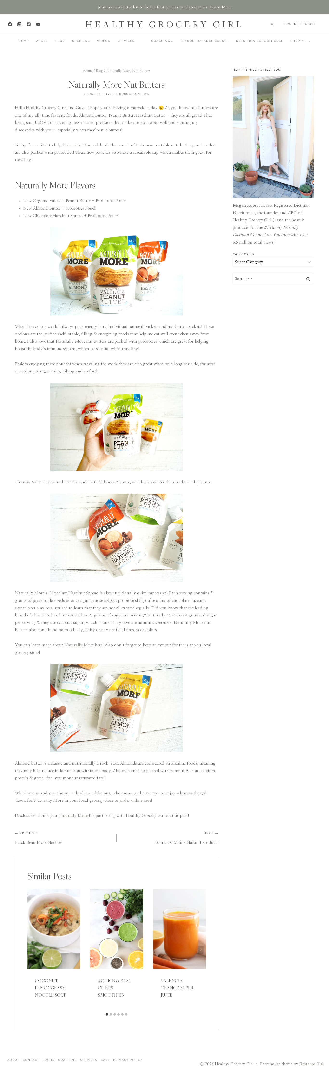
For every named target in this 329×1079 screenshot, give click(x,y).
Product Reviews (133, 94)
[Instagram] (19, 24)
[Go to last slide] (32, 950)
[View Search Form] (272, 24)
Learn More (221, 7)
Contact (31, 1060)
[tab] (107, 1014)
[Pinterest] (29, 24)
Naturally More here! (84, 645)
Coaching (67, 1060)
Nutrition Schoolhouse (259, 41)
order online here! (136, 800)
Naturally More (77, 145)
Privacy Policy (128, 1060)
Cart (105, 1060)
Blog (60, 41)
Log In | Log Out (300, 24)
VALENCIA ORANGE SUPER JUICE (177, 988)
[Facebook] (10, 24)
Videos (103, 41)
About (42, 41)
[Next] (201, 950)
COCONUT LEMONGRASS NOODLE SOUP (50, 988)
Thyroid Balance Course (204, 41)
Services (125, 41)
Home (24, 41)
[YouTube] (38, 24)
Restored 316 (311, 1064)
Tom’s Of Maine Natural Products (186, 838)
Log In (49, 1060)
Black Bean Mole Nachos (38, 838)
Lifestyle (105, 94)
